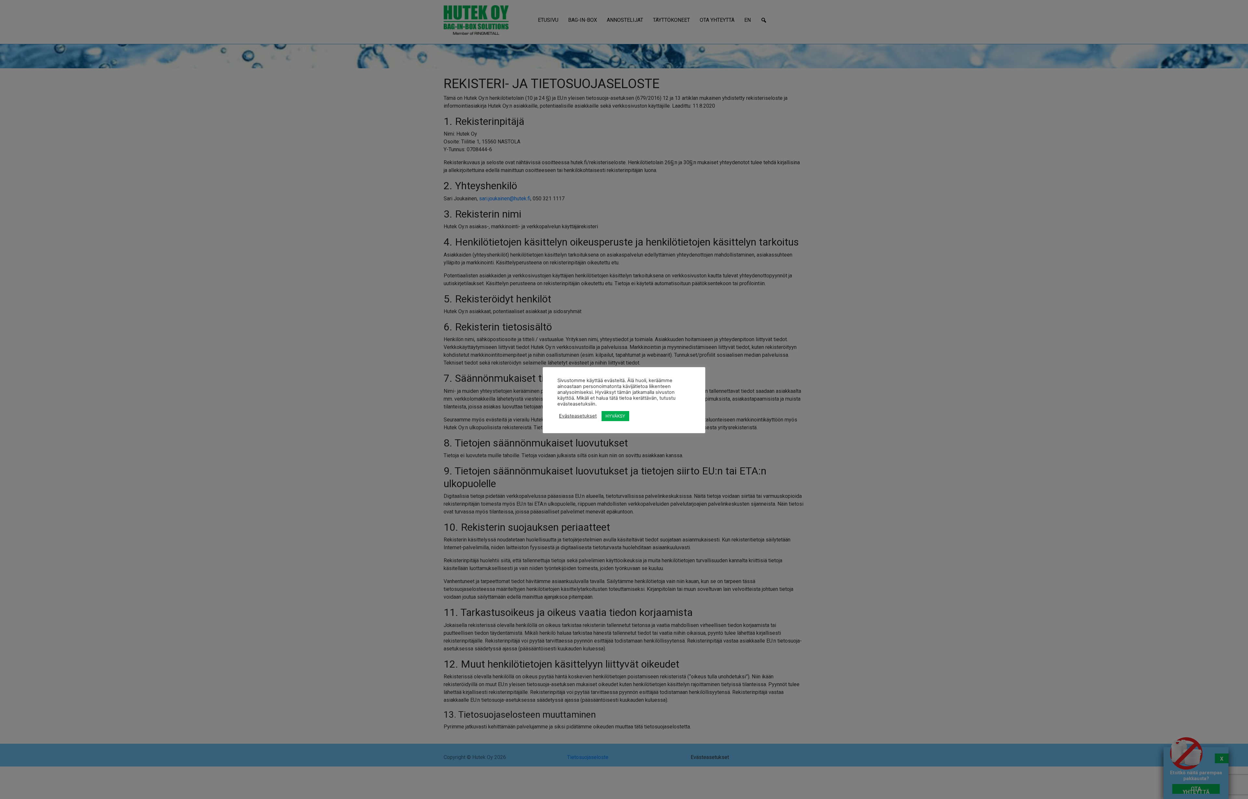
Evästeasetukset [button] (578, 416)
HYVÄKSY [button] (615, 416)
